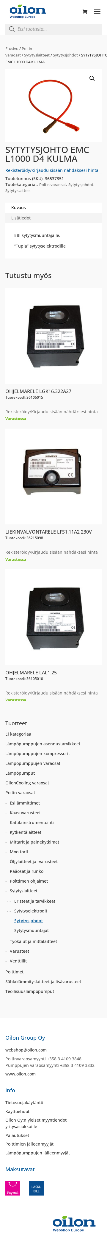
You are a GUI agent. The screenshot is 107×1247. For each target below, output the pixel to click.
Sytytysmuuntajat (31, 930)
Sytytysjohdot (65, 55)
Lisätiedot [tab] (21, 218)
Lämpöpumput (20, 773)
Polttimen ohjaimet (29, 881)
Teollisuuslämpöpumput (29, 991)
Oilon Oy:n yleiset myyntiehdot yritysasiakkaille (36, 1123)
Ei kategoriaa (18, 734)
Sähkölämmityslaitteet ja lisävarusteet (43, 981)
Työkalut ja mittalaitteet (33, 941)
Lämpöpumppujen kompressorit (37, 753)
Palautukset (17, 1135)
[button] (92, 78)
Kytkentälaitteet (25, 832)
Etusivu (11, 48)
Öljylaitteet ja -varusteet (34, 861)
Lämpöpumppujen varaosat (32, 763)
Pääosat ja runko (26, 871)
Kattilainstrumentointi (32, 822)
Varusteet (19, 951)
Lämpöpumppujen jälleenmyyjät (37, 1153)
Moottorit (19, 852)
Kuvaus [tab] (18, 207)
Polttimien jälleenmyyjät (29, 1144)
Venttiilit (18, 961)
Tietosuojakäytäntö (24, 1102)
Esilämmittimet (25, 803)
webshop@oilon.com (26, 1050)
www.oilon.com (20, 1074)
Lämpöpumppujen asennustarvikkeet (42, 744)
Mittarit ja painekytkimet (34, 842)
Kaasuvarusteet (25, 812)
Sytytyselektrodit (30, 911)
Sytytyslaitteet (37, 55)
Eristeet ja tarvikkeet (34, 901)
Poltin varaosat (52, 184)
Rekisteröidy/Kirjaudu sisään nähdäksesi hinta (51, 170)
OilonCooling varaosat (27, 783)
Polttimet (14, 972)
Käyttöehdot (17, 1111)
